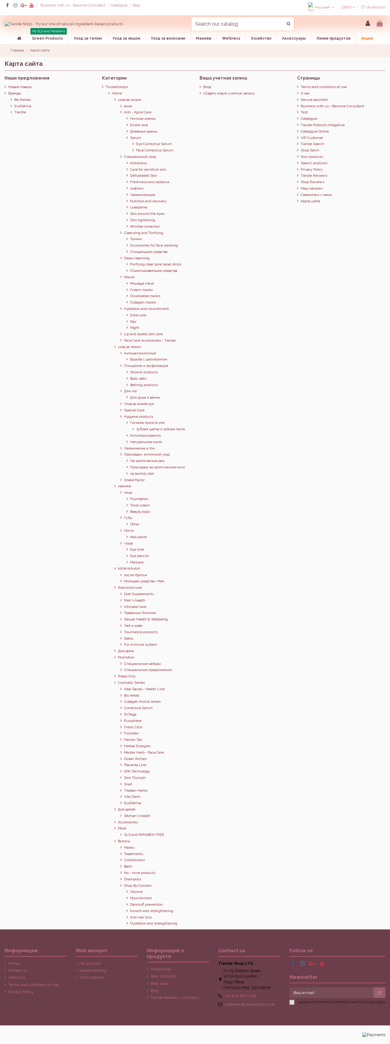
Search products (314, 163)
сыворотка (138, 207)
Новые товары (20, 87)
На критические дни (147, 461)
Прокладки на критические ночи (157, 467)
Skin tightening (142, 220)
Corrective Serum (138, 708)
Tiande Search (312, 144)
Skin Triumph (135, 778)
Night (134, 327)
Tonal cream (140, 505)
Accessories (128, 822)
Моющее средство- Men (144, 581)
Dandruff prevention (146, 904)
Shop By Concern (138, 885)
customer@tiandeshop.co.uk (249, 1004)
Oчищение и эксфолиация (146, 366)
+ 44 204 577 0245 (240, 995)
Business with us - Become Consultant (73, 5)
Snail (128, 784)
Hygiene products (138, 416)
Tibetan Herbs (135, 790)
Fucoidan (131, 733)
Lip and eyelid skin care (143, 334)
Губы (128, 518)
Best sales (159, 983)
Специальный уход (140, 156)
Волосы (124, 841)
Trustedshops (117, 87)
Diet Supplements (139, 594)
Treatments (133, 854)
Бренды (14, 93)
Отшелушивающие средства (153, 270)
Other (134, 524)
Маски (129, 277)
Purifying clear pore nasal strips (155, 264)
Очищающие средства (149, 252)
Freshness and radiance (149, 182)
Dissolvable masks (145, 296)
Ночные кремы (143, 118)
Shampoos (132, 879)
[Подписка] (379, 992)
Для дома (126, 651)
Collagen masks (143, 302)
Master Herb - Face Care (144, 752)
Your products (312, 156)
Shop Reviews (312, 182)
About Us (16, 977)
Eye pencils (139, 556)
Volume (136, 892)
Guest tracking (93, 970)
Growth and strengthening (151, 911)
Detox (128, 638)
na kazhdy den (142, 473)
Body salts (138, 378)
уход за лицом (129, 100)
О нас (305, 93)
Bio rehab (131, 695)
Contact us (17, 970)
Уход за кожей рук (139, 404)
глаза (128, 543)
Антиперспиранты (145, 435)
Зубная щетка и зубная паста (160, 429)
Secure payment (314, 100)
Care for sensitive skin (148, 169)
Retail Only (127, 676)
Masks (129, 847)
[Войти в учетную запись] (368, 23)
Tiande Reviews (314, 175)
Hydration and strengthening (153, 923)
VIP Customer (312, 138)
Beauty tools (140, 512)
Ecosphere (132, 721)
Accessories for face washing (154, 245)
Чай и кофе (133, 625)
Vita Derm (132, 796)
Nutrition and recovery (148, 201)
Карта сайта (310, 201)
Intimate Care (135, 607)
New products (163, 976)
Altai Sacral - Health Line (144, 689)
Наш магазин (312, 188)
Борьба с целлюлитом (148, 359)
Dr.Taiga (130, 714)
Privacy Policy (312, 169)
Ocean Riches (135, 759)
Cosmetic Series (131, 682)
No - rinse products (139, 873)
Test (304, 112)
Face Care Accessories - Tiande (150, 340)
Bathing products (144, 385)
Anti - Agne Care (137, 112)
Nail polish (138, 537)
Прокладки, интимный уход (146, 454)
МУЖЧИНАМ (129, 568)
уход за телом (129, 347)
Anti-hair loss (141, 917)
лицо (128, 492)
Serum (135, 138)
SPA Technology (137, 771)
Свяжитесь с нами (316, 195)
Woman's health (137, 816)
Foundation (139, 499)
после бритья (135, 575)
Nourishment (141, 898)
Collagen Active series (142, 701)
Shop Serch (310, 150)
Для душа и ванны (145, 397)
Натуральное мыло (146, 442)
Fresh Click (133, 727)
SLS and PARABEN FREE (144, 835)
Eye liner (137, 549)
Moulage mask (142, 283)
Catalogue (119, 5)
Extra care (138, 315)
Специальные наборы (142, 664)
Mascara (137, 562)
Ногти (129, 530)
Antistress (138, 163)
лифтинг (137, 188)
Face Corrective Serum (154, 150)
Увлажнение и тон (139, 448)
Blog (136, 5)
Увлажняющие (142, 195)
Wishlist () (375, 7)
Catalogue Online (315, 131)
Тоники (136, 239)
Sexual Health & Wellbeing (146, 619)
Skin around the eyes (147, 213)
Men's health (134, 600)
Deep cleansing (137, 258)
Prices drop (161, 969)
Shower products (144, 372)
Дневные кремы (144, 131)
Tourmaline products (141, 632)
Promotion (126, 657)
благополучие (130, 587)
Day (133, 321)
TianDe (20, 112)
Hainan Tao (133, 739)
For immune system (140, 644)
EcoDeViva (22, 106)
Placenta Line (135, 765)
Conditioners (134, 860)
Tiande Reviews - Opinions (174, 997)
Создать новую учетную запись (229, 93)
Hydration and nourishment (146, 309)
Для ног (130, 391)
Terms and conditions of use (324, 87)
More (122, 828)
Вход (207, 87)
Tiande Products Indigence (323, 125)
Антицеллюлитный (140, 353)
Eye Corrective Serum (154, 144)
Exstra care (139, 125)
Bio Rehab (22, 100)
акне (128, 106)
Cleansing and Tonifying (143, 233)
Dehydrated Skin (143, 175)
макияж (124, 486)
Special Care (134, 410)
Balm (128, 866)
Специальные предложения (148, 670)
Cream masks (141, 290)
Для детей (126, 809)
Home (117, 93)
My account (90, 963)
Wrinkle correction (145, 226)
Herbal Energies (137, 746)
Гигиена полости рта (147, 423)
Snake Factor (134, 480)
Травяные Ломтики (140, 613)
